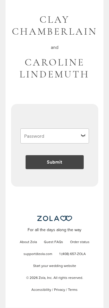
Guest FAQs (53, 242)
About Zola (28, 242)
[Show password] (83, 135)
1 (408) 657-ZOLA (72, 254)
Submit (54, 162)
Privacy (59, 290)
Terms (73, 290)
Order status (80, 242)
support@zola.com (38, 254)
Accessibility (41, 290)
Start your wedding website (54, 266)
